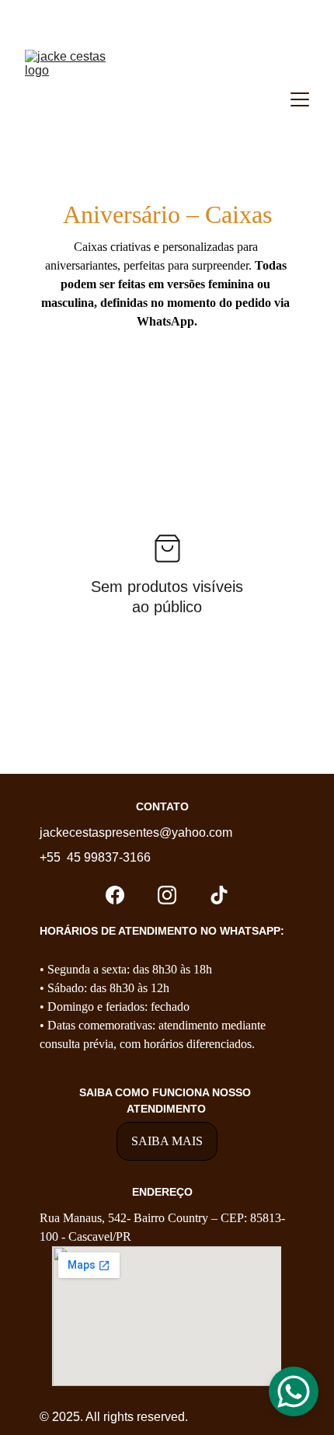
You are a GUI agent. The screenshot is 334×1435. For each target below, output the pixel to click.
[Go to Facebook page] (115, 895)
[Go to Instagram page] (167, 895)
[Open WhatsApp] (293, 1391)
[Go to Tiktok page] (219, 895)
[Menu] (300, 99)
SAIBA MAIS (167, 1141)
